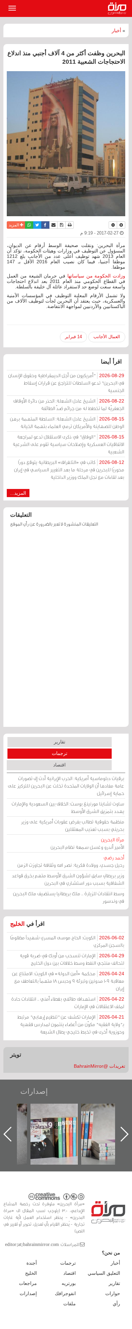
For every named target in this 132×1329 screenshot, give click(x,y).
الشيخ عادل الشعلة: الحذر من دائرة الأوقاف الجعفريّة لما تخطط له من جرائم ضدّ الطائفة (68, 404)
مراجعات (28, 1283)
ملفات (69, 1303)
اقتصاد (59, 765)
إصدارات (34, 1091)
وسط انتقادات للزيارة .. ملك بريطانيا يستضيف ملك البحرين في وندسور (68, 897)
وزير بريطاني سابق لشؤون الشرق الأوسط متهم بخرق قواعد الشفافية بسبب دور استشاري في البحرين (68, 879)
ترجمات (59, 753)
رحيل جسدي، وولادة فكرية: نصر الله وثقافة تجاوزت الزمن (70, 861)
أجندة (31, 1263)
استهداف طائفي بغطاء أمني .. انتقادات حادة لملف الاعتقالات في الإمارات (67, 1002)
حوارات (112, 1293)
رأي (116, 1303)
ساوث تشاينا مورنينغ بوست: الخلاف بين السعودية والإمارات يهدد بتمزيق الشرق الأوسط (68, 807)
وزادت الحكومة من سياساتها (96, 276)
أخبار (116, 30)
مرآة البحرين (118, 8)
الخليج (17, 924)
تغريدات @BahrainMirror (99, 1066)
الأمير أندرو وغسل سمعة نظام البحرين (87, 843)
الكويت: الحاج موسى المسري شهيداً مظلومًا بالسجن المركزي (67, 941)
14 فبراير (73, 336)
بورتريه (69, 1283)
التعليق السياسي (104, 1273)
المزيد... (18, 493)
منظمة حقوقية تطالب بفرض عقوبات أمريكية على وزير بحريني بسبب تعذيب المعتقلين (72, 825)
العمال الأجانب (106, 336)
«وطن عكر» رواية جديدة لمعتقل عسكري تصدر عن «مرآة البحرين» (36, 1123)
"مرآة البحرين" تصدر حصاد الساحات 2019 (87, 1119)
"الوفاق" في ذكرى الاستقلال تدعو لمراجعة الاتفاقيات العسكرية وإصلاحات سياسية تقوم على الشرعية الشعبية (68, 444)
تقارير (59, 741)
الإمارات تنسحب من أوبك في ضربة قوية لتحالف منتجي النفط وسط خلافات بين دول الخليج (72, 959)
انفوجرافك (65, 1293)
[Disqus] (66, 630)
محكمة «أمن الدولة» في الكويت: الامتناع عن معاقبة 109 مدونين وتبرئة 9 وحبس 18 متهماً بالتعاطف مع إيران (68, 981)
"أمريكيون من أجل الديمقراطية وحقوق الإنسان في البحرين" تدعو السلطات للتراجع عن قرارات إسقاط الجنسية (66, 383)
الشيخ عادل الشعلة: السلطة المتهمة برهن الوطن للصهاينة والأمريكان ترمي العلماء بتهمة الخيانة (67, 422)
